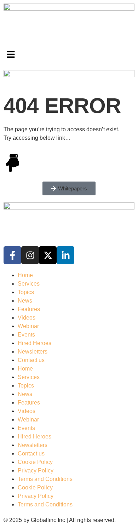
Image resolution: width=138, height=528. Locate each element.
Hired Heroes (34, 343)
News (25, 301)
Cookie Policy (35, 462)
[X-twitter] (48, 255)
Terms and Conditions (45, 479)
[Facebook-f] (12, 255)
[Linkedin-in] (65, 255)
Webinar (28, 326)
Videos (26, 318)
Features (29, 309)
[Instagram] (30, 255)
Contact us (31, 360)
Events (26, 335)
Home (25, 275)
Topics (26, 292)
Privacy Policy (35, 470)
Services (29, 284)
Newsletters (32, 352)
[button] (69, 55)
